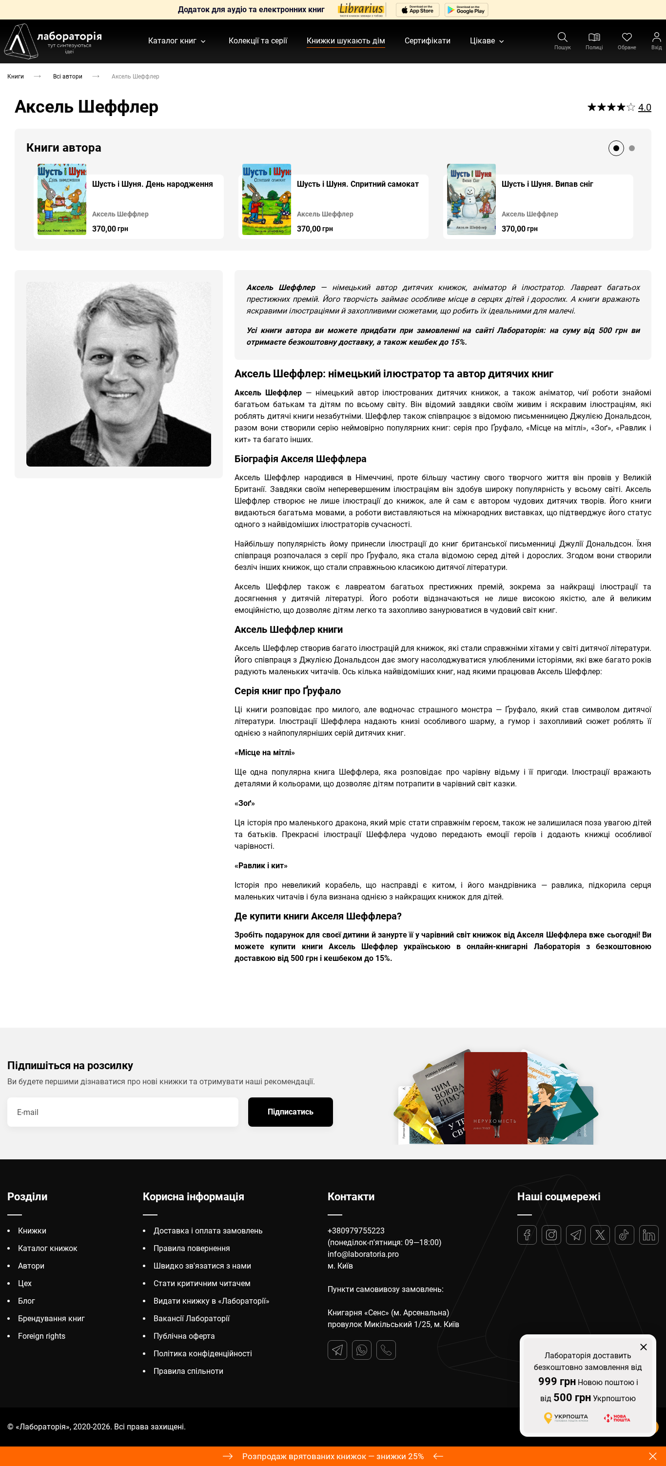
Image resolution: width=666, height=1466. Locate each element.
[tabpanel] (128, 201)
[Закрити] (643, 1347)
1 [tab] (616, 148)
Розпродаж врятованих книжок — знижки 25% (333, 1456)
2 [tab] (632, 148)
